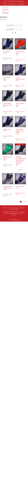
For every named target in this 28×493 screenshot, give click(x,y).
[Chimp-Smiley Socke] (20, 43)
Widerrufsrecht (15, 209)
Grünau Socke (7, 129)
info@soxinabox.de (20, 1)
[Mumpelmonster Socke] (7, 149)
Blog (12, 207)
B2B (9, 207)
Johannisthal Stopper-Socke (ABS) (20, 131)
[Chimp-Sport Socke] (7, 69)
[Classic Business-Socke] (20, 69)
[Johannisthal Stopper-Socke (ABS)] (20, 121)
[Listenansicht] (15, 32)
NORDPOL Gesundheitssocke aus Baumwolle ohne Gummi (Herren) (21, 160)
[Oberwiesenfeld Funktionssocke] (7, 178)
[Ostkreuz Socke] (20, 178)
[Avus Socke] (7, 43)
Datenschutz (16, 207)
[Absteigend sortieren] (21, 25)
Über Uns (5, 207)
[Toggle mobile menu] (25, 7)
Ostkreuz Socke (20, 186)
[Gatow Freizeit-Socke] (20, 95)
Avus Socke (6, 51)
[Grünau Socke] (7, 121)
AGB (10, 209)
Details (11, 58)
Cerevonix (13, 214)
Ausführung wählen (6, 59)
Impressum (22, 207)
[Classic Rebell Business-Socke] (7, 95)
